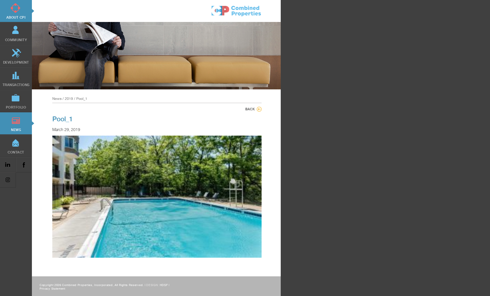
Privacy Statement (52, 288)
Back (250, 109)
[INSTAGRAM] (8, 180)
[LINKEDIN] (8, 164)
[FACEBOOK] (24, 164)
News (57, 99)
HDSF (164, 285)
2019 (69, 99)
